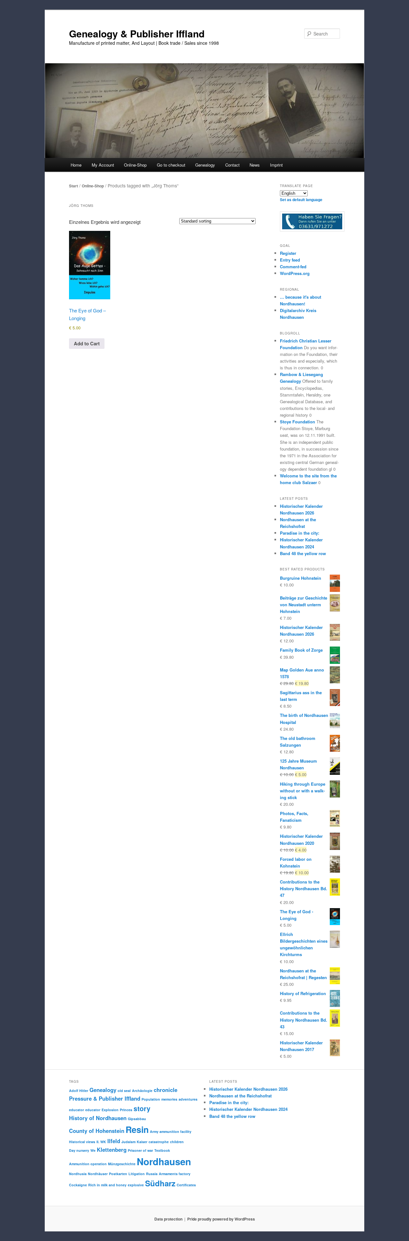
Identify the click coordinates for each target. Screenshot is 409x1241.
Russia (152, 1173)
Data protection (168, 1219)
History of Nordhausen (98, 1118)
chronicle (165, 1090)
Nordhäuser (98, 1173)
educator (76, 1109)
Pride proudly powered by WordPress (221, 1219)
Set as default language (301, 199)
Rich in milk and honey (107, 1184)
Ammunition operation (88, 1163)
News (255, 165)
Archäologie (142, 1090)
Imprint (276, 165)
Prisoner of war (140, 1150)
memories (169, 1099)
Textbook (162, 1150)
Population (151, 1099)
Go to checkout (171, 165)
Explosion (110, 1109)
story (142, 1108)
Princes (126, 1109)
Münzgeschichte (121, 1163)
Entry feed (290, 260)
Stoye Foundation (297, 422)
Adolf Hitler (78, 1090)
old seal (124, 1090)
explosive (136, 1184)
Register (288, 253)
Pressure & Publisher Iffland (104, 1098)
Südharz (160, 1183)
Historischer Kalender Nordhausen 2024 (248, 1109)
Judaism (128, 1141)
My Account (103, 165)
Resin (137, 1129)
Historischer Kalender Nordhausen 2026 (248, 1089)
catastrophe (159, 1141)
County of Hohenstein (96, 1131)
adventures (188, 1099)
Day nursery (79, 1150)
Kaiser (142, 1141)
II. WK (101, 1141)
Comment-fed (293, 266)
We (93, 1150)
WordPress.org (295, 273)
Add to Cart (87, 343)
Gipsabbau (137, 1118)
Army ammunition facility (170, 1131)
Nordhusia (78, 1173)
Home (76, 165)
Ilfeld (113, 1141)
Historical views (82, 1141)
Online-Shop (93, 186)
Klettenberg (112, 1149)
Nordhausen (164, 1161)
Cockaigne (78, 1184)
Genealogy (102, 1090)
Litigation (136, 1173)
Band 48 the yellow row (303, 553)
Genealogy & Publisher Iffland (136, 33)
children (177, 1141)
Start (73, 186)
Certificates (186, 1184)
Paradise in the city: (299, 533)
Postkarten (118, 1173)
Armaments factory (174, 1173)
